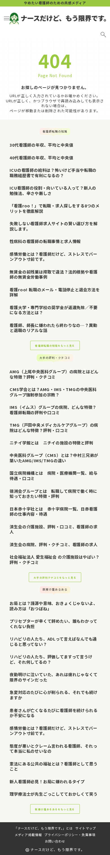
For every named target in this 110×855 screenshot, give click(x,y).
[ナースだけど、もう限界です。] (57, 18)
